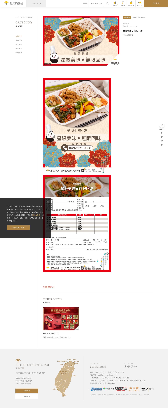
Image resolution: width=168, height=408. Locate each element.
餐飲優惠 (18, 53)
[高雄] (57, 389)
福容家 (115, 5)
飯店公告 (18, 44)
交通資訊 (26, 391)
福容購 (123, 5)
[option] (60, 323)
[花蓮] (71, 375)
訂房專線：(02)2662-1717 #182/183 (132, 380)
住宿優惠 (18, 49)
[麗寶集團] (151, 389)
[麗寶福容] (60, 371)
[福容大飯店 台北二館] (13, 3)
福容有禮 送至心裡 (50, 334)
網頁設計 (134, 394)
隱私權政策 (36, 215)
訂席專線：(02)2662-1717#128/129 (103, 380)
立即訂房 (156, 3)
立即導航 (26, 396)
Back (30, 17)
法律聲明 (146, 394)
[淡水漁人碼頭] (69, 361)
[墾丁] (63, 395)
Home (17, 17)
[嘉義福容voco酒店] (138, 389)
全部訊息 (18, 36)
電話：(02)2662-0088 (98, 372)
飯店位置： (110, 378)
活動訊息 (18, 40)
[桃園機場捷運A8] (67, 362)
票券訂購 (131, 5)
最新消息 (24, 17)
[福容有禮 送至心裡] (61, 318)
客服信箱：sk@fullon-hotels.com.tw (103, 375)
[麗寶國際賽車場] (113, 389)
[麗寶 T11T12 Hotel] (59, 372)
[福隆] (74, 363)
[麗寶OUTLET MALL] (126, 389)
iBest (140, 394)
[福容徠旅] (101, 389)
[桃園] (65, 363)
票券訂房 (140, 5)
